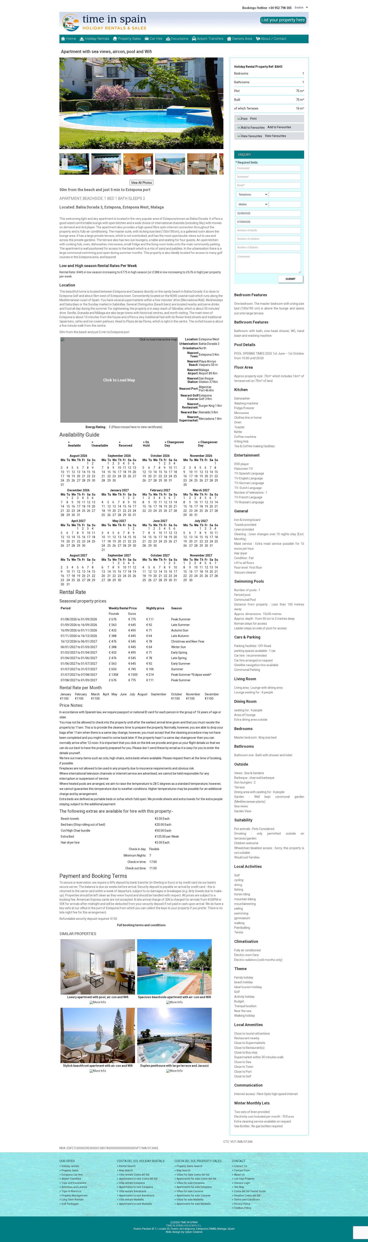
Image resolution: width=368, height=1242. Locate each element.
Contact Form (242, 1170)
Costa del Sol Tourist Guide (250, 1191)
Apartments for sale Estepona (194, 1187)
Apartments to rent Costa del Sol (138, 1178)
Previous (64, 100)
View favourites (275, 136)
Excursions (179, 38)
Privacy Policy (242, 1203)
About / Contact (273, 38)
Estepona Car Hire (72, 1174)
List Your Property (244, 1178)
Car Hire (155, 38)
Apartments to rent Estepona (136, 1187)
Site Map (239, 1187)
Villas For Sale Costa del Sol (193, 1174)
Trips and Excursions (74, 1183)
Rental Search (127, 1166)
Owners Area (241, 38)
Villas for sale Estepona (190, 1183)
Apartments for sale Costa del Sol (196, 1178)
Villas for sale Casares (190, 1191)
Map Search (126, 1170)
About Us (239, 1174)
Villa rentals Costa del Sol (134, 1174)
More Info (99, 1002)
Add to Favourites (279, 127)
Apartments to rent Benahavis (136, 1195)
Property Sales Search (189, 1166)
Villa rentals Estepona (132, 1183)
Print (253, 118)
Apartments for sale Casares (194, 1195)
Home (70, 38)
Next (218, 100)
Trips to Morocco (71, 1191)
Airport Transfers (209, 38)
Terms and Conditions (247, 1199)
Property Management (75, 1195)
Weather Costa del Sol (247, 1195)
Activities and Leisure (74, 1187)
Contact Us (240, 1166)
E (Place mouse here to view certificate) (135, 427)
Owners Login (242, 1183)
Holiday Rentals (96, 38)
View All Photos (141, 182)
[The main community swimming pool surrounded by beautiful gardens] (141, 103)
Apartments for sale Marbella (194, 1203)
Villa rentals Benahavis (132, 1191)
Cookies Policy (242, 1207)
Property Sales (129, 38)
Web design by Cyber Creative (184, 1231)
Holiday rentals (70, 1166)
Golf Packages (70, 1203)
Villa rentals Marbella (131, 1199)
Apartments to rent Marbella (135, 1203)
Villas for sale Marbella (190, 1199)
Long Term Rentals (73, 1199)
